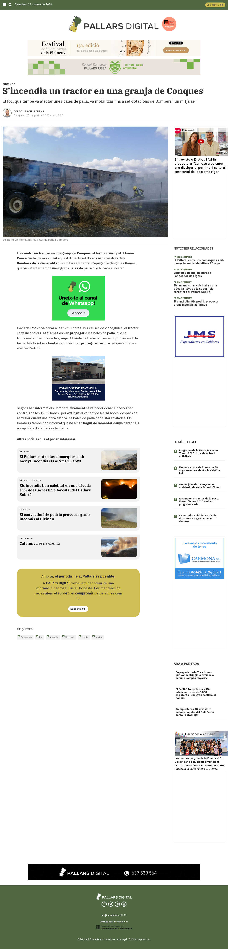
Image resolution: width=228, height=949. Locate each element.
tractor (98, 637)
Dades (26, 451)
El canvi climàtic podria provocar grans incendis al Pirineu (196, 303)
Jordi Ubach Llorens (29, 111)
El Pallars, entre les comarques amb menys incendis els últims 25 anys (52, 458)
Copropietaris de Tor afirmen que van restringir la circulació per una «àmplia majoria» (194, 675)
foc (40, 637)
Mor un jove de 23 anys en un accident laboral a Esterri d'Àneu (199, 486)
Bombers (69, 637)
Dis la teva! (26, 538)
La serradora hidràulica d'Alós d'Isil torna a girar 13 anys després (197, 518)
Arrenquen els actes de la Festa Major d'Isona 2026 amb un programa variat (199, 501)
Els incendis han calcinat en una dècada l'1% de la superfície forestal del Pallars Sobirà (55, 490)
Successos (26, 637)
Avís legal (122, 939)
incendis (54, 637)
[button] (215, 4)
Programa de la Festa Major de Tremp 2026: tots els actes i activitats (198, 453)
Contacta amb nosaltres (102, 939)
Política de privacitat (139, 939)
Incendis (25, 509)
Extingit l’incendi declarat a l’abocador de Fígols (192, 274)
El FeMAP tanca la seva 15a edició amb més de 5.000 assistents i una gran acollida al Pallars (195, 693)
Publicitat (83, 939)
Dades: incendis (31, 480)
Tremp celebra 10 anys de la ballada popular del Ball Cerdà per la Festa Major (194, 712)
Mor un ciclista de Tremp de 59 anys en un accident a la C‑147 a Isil (199, 470)
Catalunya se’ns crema (40, 543)
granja (85, 637)
